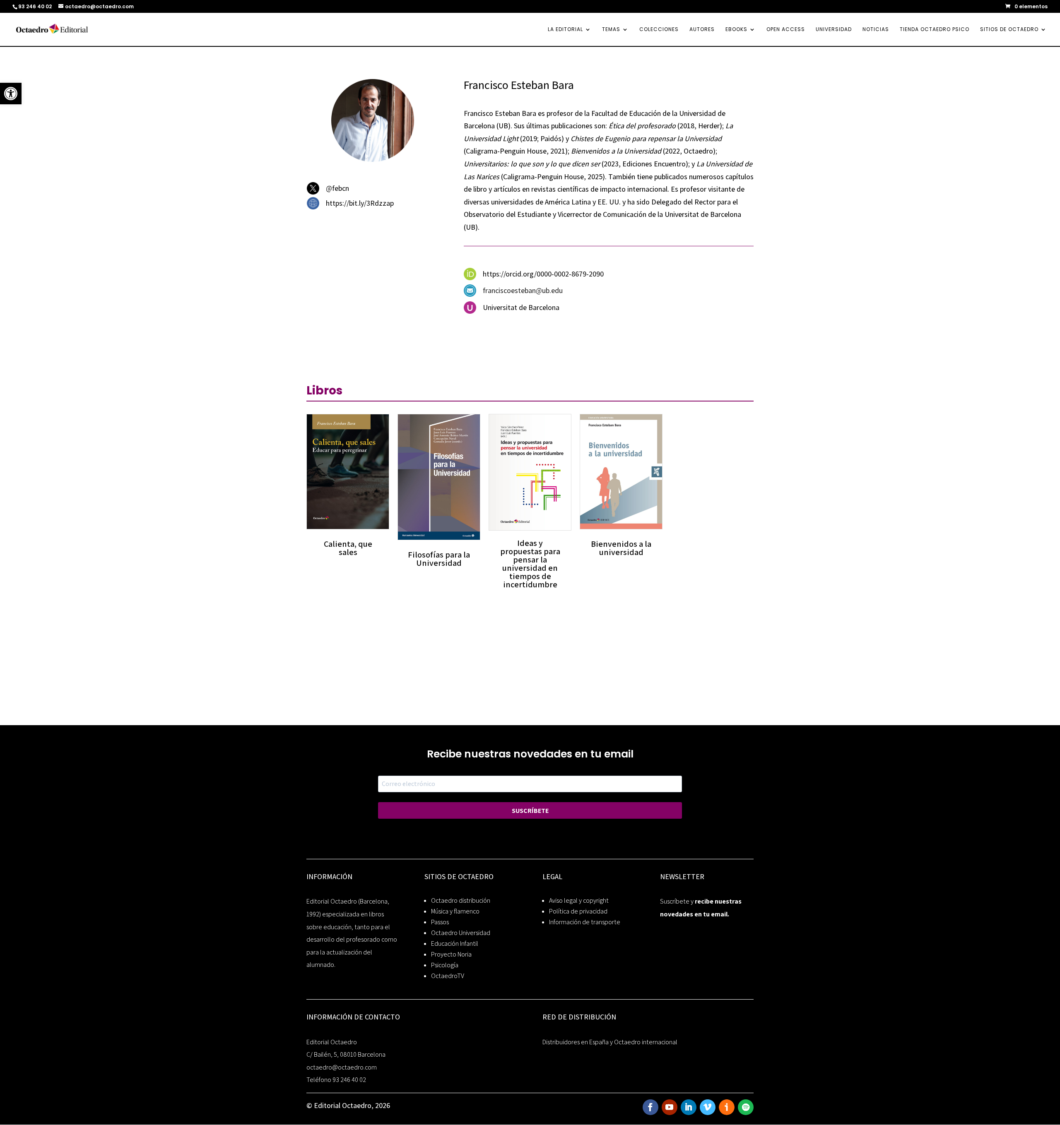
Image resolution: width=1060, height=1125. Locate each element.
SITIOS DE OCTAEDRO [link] (1009, 29)
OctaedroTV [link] (447, 975)
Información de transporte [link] (584, 922)
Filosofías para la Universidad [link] (439, 558)
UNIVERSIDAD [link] (834, 29)
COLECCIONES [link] (659, 29)
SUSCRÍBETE (530, 810)
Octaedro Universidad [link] (460, 932)
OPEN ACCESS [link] (785, 29)
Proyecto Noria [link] (451, 954)
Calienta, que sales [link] (348, 548)
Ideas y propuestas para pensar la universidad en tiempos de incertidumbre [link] (530, 564)
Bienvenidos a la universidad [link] (621, 548)
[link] (11, 93)
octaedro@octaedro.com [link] (341, 1067)
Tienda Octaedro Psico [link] (934, 29)
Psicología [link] (444, 965)
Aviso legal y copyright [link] (579, 900)
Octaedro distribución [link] (460, 900)
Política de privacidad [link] (578, 911)
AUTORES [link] (702, 29)
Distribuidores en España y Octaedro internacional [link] (609, 1042)
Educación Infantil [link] (454, 943)
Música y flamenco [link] (455, 911)
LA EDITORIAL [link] (565, 29)
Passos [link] (440, 922)
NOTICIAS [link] (875, 29)
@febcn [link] (337, 188)
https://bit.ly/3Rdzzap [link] (360, 203)
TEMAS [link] (611, 29)
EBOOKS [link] (736, 29)
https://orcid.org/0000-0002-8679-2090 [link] (543, 274)
